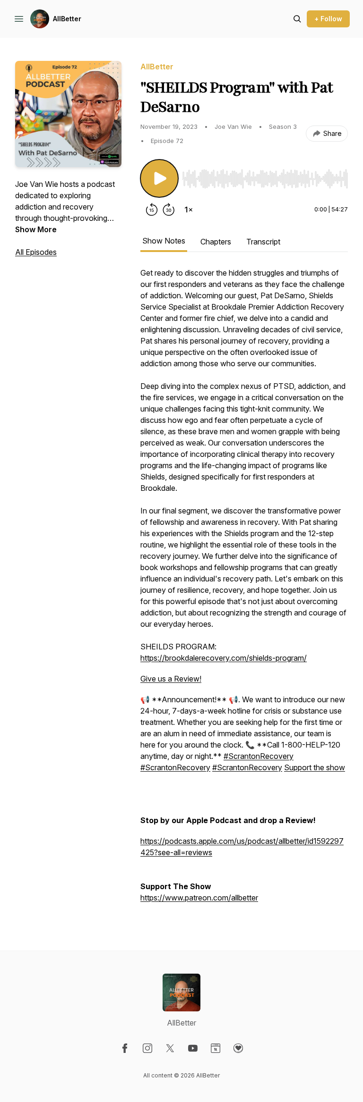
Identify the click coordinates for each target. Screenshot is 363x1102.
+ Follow (328, 19)
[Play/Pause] (159, 178)
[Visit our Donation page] (238, 1048)
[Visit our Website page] (215, 1048)
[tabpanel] (244, 590)
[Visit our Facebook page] (125, 1048)
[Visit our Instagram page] (147, 1048)
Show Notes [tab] (163, 240)
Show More (36, 229)
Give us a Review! (170, 678)
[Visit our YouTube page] (193, 1048)
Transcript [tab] (263, 241)
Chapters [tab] (215, 241)
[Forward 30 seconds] (168, 209)
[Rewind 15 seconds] (151, 209)
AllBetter (67, 19)
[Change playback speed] (188, 209)
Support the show (314, 767)
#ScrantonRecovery (259, 756)
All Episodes (36, 252)
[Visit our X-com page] (170, 1048)
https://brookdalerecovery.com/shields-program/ (223, 658)
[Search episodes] (297, 19)
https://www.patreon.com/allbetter (199, 897)
